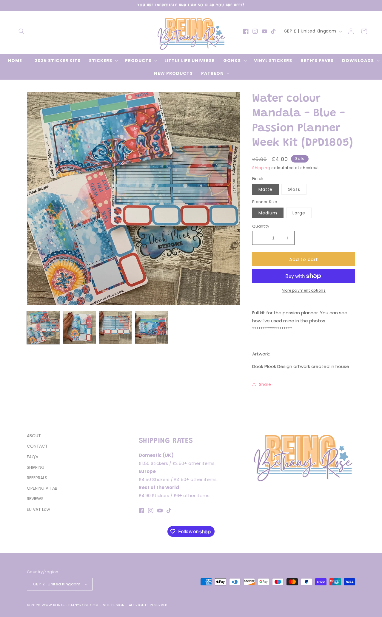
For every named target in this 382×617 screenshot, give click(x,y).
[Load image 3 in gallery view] (115, 327)
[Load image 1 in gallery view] (43, 327)
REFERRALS (37, 478)
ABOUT (34, 436)
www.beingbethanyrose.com (70, 605)
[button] (21, 31)
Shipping (261, 167)
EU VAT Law (38, 509)
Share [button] (265, 384)
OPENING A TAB (42, 488)
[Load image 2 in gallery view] (79, 327)
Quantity (260, 226)
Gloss (294, 189)
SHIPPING (35, 467)
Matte (265, 189)
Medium (267, 213)
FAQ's (32, 457)
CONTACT (37, 446)
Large (298, 213)
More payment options (304, 290)
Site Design (114, 605)
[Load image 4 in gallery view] (151, 327)
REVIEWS (35, 499)
